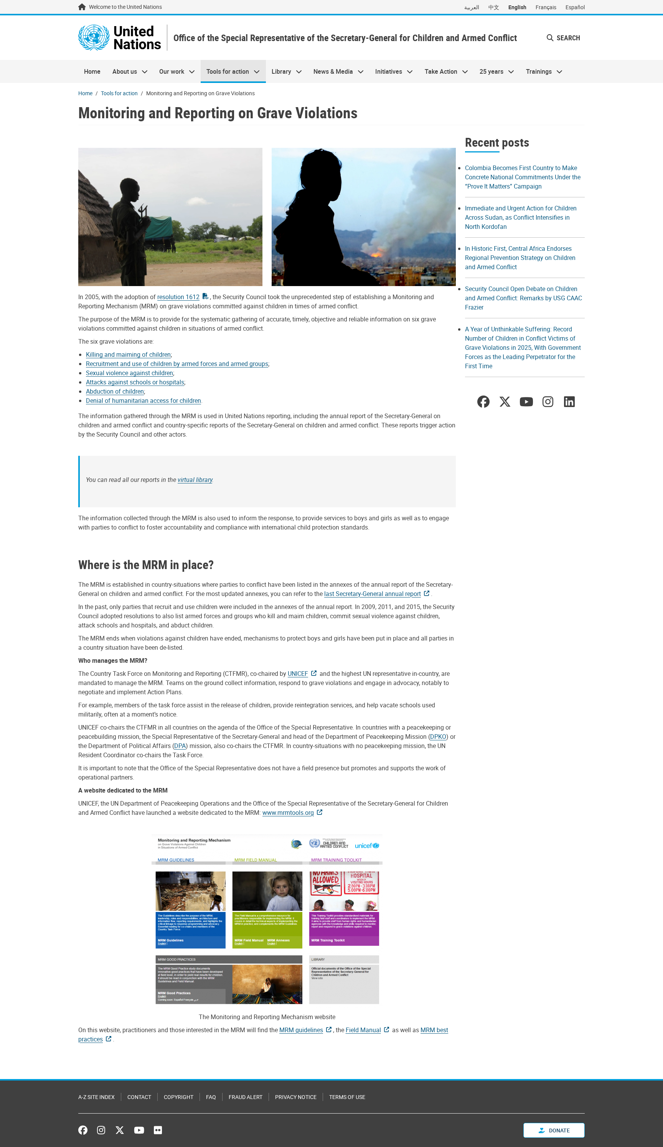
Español (575, 7)
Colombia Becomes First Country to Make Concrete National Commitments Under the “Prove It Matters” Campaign (523, 177)
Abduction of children (115, 391)
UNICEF (298, 673)
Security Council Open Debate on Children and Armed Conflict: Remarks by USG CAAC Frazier (523, 298)
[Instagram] (101, 1130)
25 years (488, 71)
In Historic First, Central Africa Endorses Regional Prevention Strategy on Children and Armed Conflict (520, 257)
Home (92, 71)
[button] (563, 38)
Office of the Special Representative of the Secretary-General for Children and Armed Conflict (345, 37)
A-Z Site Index (96, 1097)
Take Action (438, 71)
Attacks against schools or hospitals (135, 382)
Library (278, 71)
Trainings (535, 71)
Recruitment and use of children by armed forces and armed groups (177, 363)
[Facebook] (84, 1130)
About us (121, 71)
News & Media (330, 71)
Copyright (178, 1097)
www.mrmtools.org (288, 812)
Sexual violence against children (129, 373)
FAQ (211, 1097)
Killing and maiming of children (128, 354)
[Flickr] (158, 1130)
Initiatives (385, 71)
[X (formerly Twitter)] (119, 1130)
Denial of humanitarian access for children (143, 400)
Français (546, 7)
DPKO (438, 736)
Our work (168, 71)
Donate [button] (559, 1130)
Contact (139, 1097)
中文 (493, 7)
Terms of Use (347, 1097)
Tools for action (225, 71)
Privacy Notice (296, 1097)
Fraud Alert (245, 1097)
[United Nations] (119, 38)
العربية (471, 7)
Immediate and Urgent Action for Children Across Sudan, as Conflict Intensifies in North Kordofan (521, 217)
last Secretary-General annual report (372, 593)
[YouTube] (139, 1130)
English (517, 7)
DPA (180, 745)
